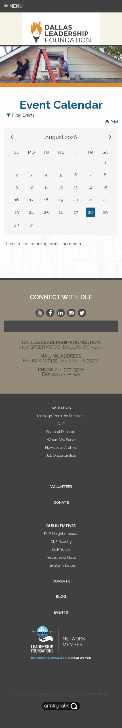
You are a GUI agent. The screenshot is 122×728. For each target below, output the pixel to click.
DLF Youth (61, 549)
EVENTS (61, 612)
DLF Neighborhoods (61, 533)
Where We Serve (61, 439)
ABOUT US (61, 408)
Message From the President (61, 416)
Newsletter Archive (61, 447)
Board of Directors (61, 432)
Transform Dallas (61, 565)
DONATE (61, 502)
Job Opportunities (61, 455)
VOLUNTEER (61, 486)
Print (113, 122)
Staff (61, 424)
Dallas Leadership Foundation (48, 694)
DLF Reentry (61, 541)
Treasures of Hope (61, 557)
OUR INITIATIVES (61, 526)
